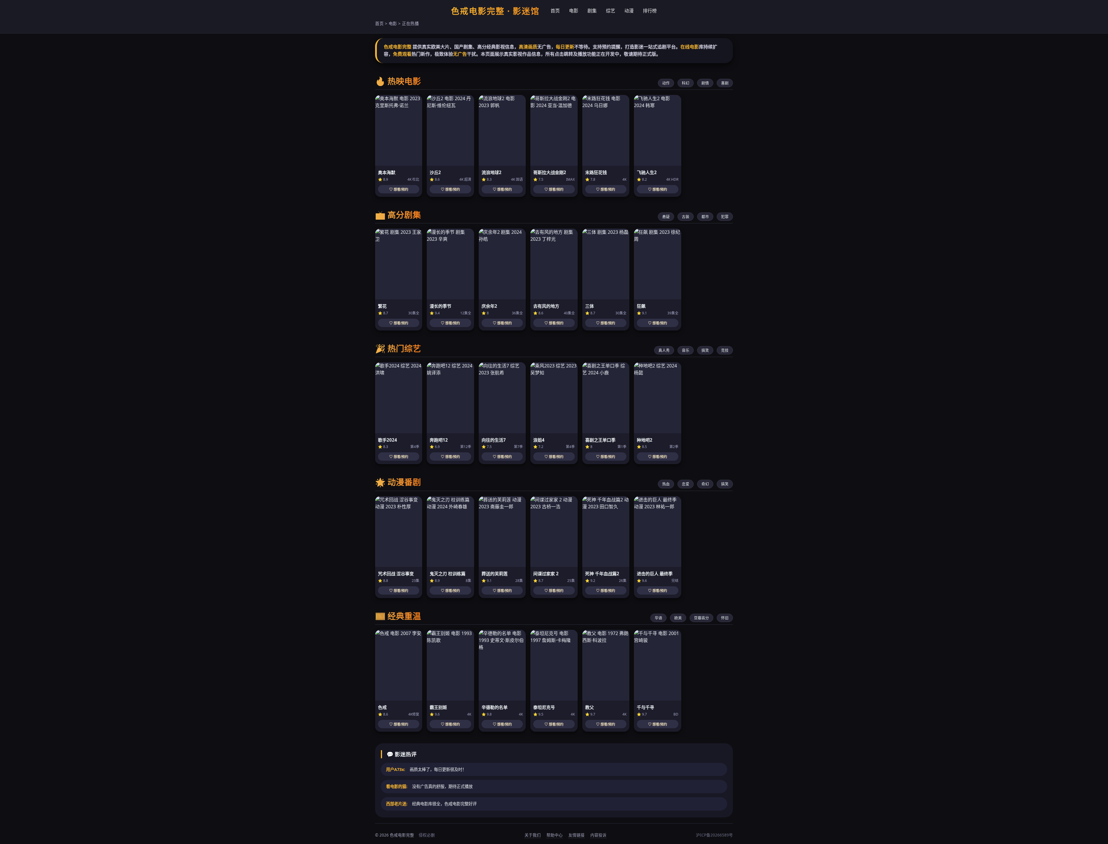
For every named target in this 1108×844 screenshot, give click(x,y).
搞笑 (705, 350)
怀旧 (725, 617)
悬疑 (666, 216)
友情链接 (576, 835)
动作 (666, 82)
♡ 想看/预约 (398, 190)
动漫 (629, 11)
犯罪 (725, 216)
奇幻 (705, 483)
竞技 (725, 350)
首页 (555, 11)
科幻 (685, 82)
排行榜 (650, 11)
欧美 (678, 617)
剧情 (705, 82)
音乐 (685, 350)
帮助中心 (554, 835)
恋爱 (685, 483)
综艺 (610, 11)
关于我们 (533, 835)
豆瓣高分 (701, 617)
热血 (666, 483)
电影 (573, 11)
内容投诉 (598, 835)
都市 (705, 216)
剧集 (592, 11)
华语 (658, 617)
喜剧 (725, 82)
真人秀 (664, 350)
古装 (685, 216)
